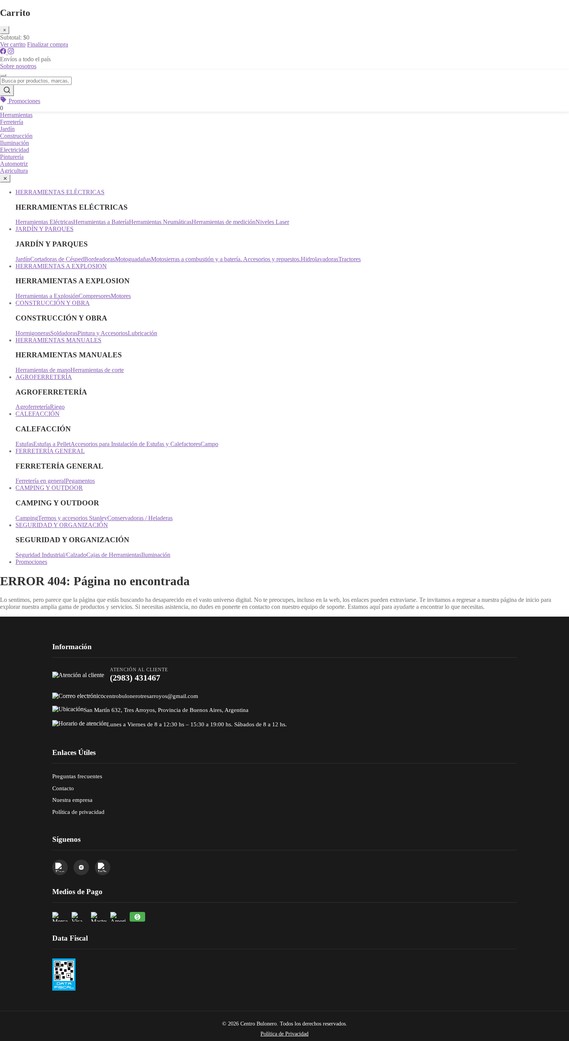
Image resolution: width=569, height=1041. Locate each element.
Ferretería (11, 122)
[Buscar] (7, 90)
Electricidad (14, 149)
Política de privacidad (78, 811)
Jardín (7, 129)
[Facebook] (4, 52)
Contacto (63, 788)
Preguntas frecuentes (77, 776)
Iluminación (14, 143)
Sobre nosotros (18, 66)
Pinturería (12, 156)
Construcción (16, 136)
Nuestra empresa (72, 799)
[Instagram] (11, 52)
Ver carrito (13, 44)
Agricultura (14, 170)
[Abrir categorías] (3, 75)
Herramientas (16, 115)
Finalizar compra (47, 44)
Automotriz (14, 163)
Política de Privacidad (284, 1034)
